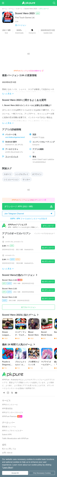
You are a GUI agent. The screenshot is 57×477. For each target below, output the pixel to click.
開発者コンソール (9, 426)
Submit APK (7, 434)
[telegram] (3, 393)
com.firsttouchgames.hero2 (15, 137)
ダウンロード (48, 225)
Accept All (15, 473)
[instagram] (8, 393)
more (42, 137)
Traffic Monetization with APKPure (15, 438)
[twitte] (12, 393)
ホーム (4, 8)
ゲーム (11, 8)
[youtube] (16, 393)
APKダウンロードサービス (12, 412)
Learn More (8, 467)
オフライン (36, 174)
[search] (54, 3)
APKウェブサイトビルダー (12, 430)
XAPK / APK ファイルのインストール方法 (27, 218)
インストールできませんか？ (44, 233)
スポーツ (19, 8)
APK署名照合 (7, 408)
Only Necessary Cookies (42, 473)
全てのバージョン (28, 307)
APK (37, 13)
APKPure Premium (9, 416)
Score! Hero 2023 (30, 8)
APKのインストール (10, 404)
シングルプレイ (21, 174)
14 (33, 152)
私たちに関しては (9, 448)
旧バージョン (20, 25)
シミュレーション (11, 179)
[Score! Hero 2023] (8, 17)
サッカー (26, 179)
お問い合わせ (7, 452)
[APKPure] (28, 3)
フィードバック (11, 156)
